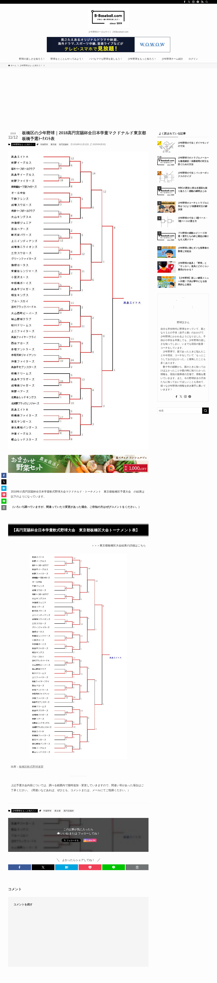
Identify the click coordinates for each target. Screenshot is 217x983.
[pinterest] (198, 2)
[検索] (206, 2)
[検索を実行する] (205, 410)
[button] (19, 867)
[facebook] (184, 2)
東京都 (53, 144)
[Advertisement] (108, 104)
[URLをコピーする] (137, 867)
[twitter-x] (189, 2)
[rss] (202, 2)
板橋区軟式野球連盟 (31, 766)
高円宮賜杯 (63, 144)
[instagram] (193, 2)
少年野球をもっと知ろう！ (23, 144)
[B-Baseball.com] (108, 18)
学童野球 (44, 144)
